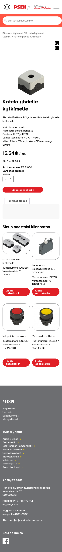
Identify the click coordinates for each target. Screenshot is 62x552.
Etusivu (6, 33)
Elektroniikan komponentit (18, 445)
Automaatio (9, 442)
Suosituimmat (11, 415)
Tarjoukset (9, 408)
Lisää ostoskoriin (23, 189)
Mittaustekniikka (12, 449)
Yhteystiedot (10, 419)
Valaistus (8, 460)
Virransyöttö (10, 463)
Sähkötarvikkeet (12, 452)
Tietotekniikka (11, 456)
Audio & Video (10, 438)
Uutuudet (8, 412)
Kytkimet (18, 33)
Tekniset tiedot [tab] (17, 200)
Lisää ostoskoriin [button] (13, 292)
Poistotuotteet (11, 467)
